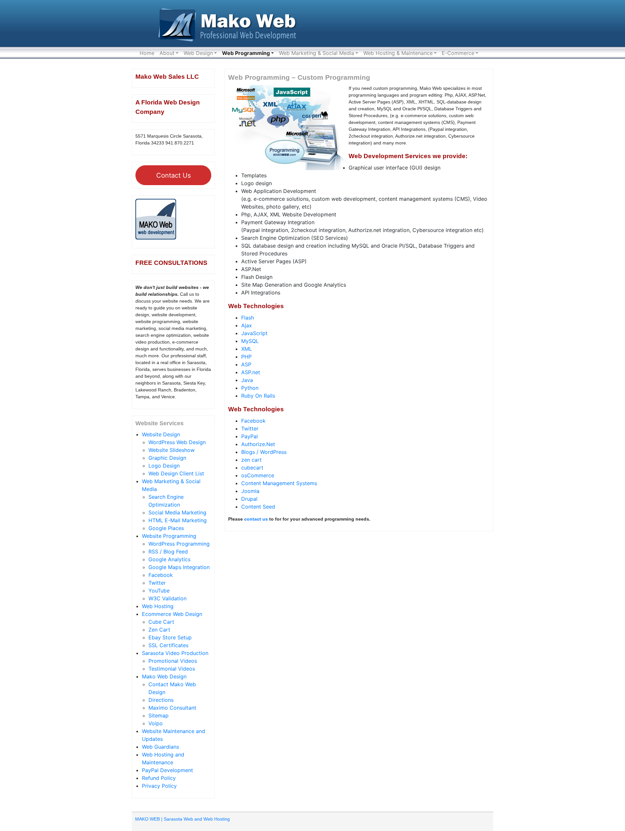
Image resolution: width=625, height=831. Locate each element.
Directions (161, 700)
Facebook (160, 575)
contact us (256, 519)
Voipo (155, 723)
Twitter (157, 582)
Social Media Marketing (177, 512)
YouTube (159, 590)
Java (247, 380)
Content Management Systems (279, 483)
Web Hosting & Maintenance (398, 53)
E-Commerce (458, 53)
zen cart (251, 459)
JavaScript (254, 333)
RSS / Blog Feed (168, 551)
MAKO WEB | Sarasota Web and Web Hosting (182, 819)
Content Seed (258, 506)
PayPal (249, 436)
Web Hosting (158, 606)
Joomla (250, 491)
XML (246, 349)
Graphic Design (167, 458)
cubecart (252, 467)
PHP (246, 356)
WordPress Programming (179, 543)
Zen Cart (159, 629)
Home (147, 53)
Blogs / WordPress (263, 452)
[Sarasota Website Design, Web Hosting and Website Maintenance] (229, 23)
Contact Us (173, 175)
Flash (247, 317)
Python (249, 388)
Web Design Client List (176, 473)
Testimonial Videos (171, 668)
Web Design (198, 53)
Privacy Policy (159, 786)
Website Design (161, 434)
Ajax (246, 325)
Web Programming (246, 53)
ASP (246, 364)
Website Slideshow (171, 450)
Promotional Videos (172, 661)
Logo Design (164, 465)
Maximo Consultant (172, 707)
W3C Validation (167, 598)
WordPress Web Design (177, 442)
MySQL (250, 341)
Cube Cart (161, 622)
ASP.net (250, 372)
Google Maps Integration (179, 567)
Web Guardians (160, 746)
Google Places (166, 528)
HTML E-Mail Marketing (177, 520)
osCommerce (257, 475)
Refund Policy (159, 778)
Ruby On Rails (258, 395)
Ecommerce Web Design (172, 614)
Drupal (249, 499)
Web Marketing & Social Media (316, 53)
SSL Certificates (168, 645)
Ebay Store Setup (170, 637)
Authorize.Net (258, 444)
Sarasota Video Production (175, 653)
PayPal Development (167, 770)
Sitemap (158, 715)
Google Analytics (169, 559)
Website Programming (169, 536)
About (167, 53)
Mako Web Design (164, 676)
